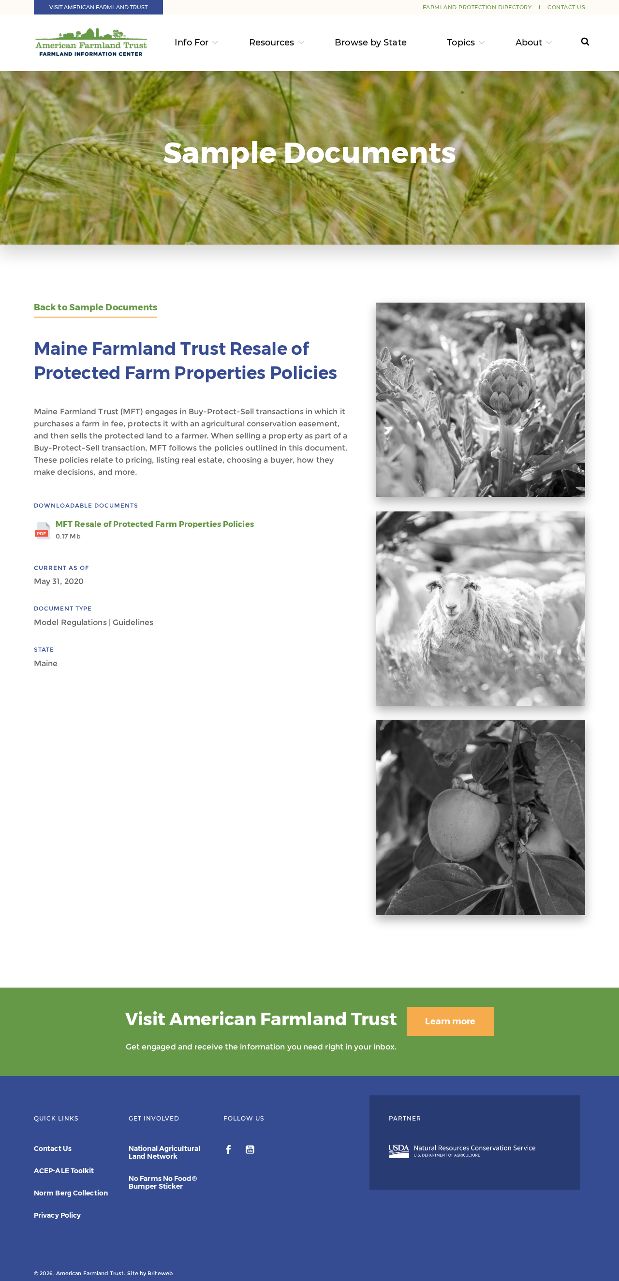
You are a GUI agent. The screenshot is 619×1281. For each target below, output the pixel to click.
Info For (191, 42)
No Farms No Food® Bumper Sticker (163, 1182)
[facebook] (229, 1151)
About (529, 42)
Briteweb (160, 1273)
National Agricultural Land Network (164, 1152)
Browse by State (371, 42)
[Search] (576, 43)
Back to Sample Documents (95, 308)
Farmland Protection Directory (477, 7)
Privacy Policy (57, 1215)
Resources (272, 42)
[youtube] (250, 1151)
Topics (461, 42)
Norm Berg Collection (71, 1193)
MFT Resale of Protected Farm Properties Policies (155, 530)
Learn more (450, 1021)
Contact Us (566, 7)
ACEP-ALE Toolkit (64, 1170)
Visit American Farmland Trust (98, 7)
